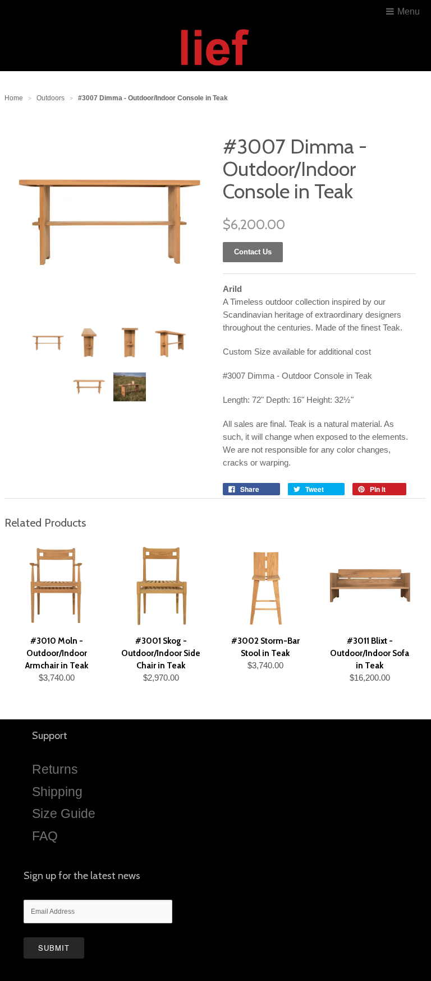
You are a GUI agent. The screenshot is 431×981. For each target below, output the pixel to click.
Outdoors (50, 98)
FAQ (45, 836)
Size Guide (63, 813)
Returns (55, 769)
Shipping (57, 791)
